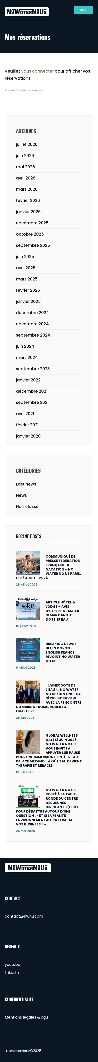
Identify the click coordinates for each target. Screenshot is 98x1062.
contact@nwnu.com (24, 916)
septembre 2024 (33, 335)
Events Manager (32, 90)
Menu (83, 10)
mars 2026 (27, 189)
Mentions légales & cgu (26, 1017)
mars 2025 (27, 279)
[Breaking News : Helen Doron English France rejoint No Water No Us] (28, 650)
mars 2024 (27, 357)
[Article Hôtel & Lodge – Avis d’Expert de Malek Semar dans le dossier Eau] (28, 608)
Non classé (27, 506)
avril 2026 (25, 178)
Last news (26, 484)
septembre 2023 (33, 369)
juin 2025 (25, 256)
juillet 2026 (27, 144)
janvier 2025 (28, 301)
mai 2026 (25, 167)
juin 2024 (25, 346)
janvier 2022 (28, 380)
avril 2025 (25, 268)
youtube (12, 964)
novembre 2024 (32, 324)
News (21, 495)
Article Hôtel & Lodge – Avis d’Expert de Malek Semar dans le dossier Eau (62, 611)
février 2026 (28, 200)
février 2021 (27, 425)
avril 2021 (25, 414)
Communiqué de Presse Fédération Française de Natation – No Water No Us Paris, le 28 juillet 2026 (48, 567)
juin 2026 (25, 156)
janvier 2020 (28, 436)
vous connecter (37, 71)
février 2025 (28, 290)
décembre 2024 (32, 313)
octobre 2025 (30, 234)
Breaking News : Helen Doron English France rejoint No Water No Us (63, 652)
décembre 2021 (32, 391)
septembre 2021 (32, 402)
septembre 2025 (33, 245)
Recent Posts (28, 536)
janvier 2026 (28, 212)
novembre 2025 (32, 223)
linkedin (12, 972)
